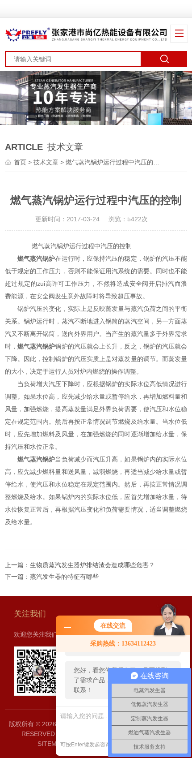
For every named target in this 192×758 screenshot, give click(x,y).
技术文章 (45, 162)
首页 (20, 162)
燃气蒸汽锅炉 (36, 258)
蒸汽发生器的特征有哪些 (64, 576)
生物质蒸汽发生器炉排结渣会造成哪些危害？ (92, 564)
